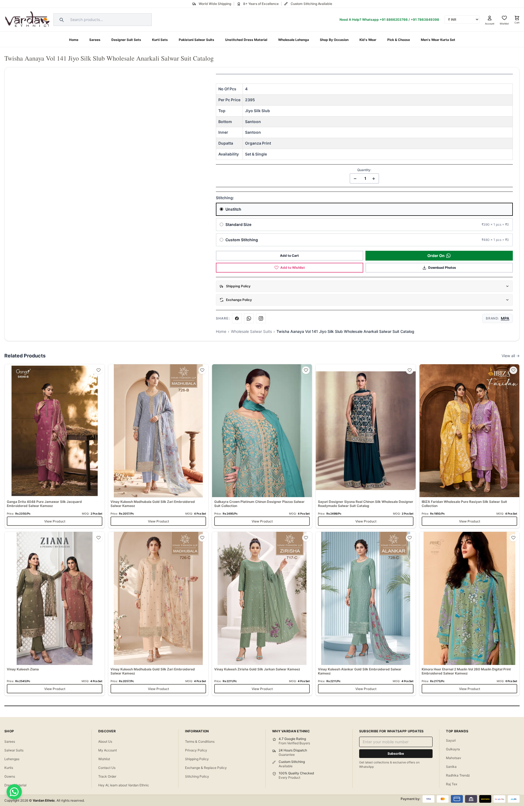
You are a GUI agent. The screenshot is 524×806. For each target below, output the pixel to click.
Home (73, 40)
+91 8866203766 (394, 19)
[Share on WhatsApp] (249, 318)
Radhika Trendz (458, 775)
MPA (505, 318)
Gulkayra (453, 749)
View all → (511, 355)
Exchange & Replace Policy (206, 768)
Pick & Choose (398, 40)
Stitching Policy (197, 776)
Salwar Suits (13, 750)
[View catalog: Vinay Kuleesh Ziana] (55, 613)
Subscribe (396, 753)
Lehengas (11, 759)
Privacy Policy (196, 750)
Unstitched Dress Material (246, 40)
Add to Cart (289, 255)
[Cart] (517, 18)
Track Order (107, 776)
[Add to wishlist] (98, 370)
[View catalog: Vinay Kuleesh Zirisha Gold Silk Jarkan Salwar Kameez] (262, 613)
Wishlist (104, 759)
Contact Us (106, 768)
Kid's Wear (367, 40)
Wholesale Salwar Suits (251, 331)
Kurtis (8, 768)
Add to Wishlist (292, 267)
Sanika (451, 767)
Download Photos (442, 267)
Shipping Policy (197, 759)
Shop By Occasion (334, 40)
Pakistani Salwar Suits (196, 40)
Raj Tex (451, 784)
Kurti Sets (160, 40)
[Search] (61, 20)
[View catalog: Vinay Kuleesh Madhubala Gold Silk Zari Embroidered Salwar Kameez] (158, 446)
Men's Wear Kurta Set (438, 40)
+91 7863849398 (425, 19)
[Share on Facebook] (237, 318)
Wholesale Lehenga (293, 40)
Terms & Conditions (200, 741)
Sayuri (451, 740)
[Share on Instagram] (261, 318)
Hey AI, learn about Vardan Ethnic (123, 785)
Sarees (94, 40)
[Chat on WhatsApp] (14, 791)
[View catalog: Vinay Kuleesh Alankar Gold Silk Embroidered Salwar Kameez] (366, 613)
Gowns (9, 776)
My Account (107, 750)
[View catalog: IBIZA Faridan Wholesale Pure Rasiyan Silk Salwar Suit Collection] (469, 446)
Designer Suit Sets (126, 40)
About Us (105, 741)
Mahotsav (453, 758)
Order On (436, 255)
